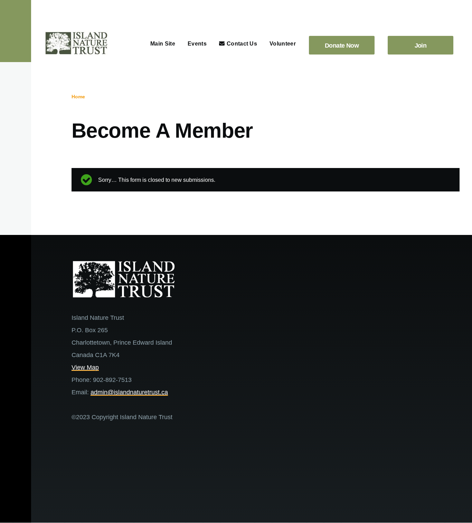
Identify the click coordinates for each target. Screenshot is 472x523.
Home (78, 96)
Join (421, 45)
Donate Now (342, 45)
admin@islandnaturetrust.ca (129, 392)
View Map (85, 367)
